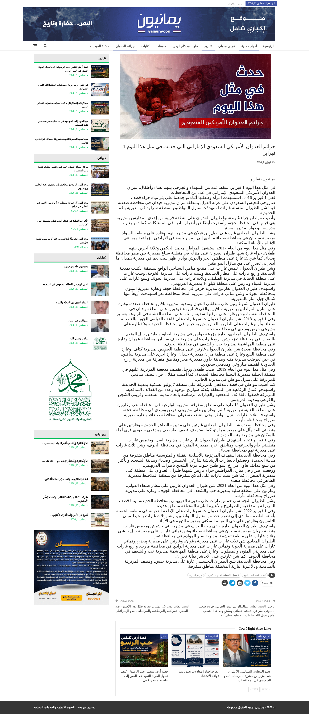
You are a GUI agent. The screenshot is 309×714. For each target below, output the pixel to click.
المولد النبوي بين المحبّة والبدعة (71, 302)
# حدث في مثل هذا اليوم (254, 575)
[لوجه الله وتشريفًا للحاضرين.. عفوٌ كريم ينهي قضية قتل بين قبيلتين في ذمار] (100, 243)
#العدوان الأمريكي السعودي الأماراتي (223, 575)
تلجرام (231, 3)
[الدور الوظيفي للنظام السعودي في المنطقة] (100, 289)
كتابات (145, 46)
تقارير (208, 46)
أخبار (163, 636)
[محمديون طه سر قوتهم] (100, 271)
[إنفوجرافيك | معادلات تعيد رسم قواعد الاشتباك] (195, 650)
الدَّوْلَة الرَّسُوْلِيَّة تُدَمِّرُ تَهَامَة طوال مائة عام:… (65, 461)
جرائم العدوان (125, 46)
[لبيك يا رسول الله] (100, 343)
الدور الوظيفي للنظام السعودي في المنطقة (65, 284)
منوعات (161, 46)
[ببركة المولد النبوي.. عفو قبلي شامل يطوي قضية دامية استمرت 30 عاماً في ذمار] (100, 171)
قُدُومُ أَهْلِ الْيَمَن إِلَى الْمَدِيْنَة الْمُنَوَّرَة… (69, 515)
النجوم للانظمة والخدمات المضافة (54, 707)
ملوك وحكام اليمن (185, 46)
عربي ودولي (226, 46)
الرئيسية (269, 46)
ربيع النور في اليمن (78, 320)
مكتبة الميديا (101, 46)
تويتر (240, 3)
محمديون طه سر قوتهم (76, 266)
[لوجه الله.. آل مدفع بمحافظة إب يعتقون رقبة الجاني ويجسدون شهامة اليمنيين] (100, 189)
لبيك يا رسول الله (79, 338)
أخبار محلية (249, 46)
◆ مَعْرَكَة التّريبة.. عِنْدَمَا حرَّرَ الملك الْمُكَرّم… (65, 479)
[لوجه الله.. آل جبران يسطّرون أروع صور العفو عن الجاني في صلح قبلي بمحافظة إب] (100, 207)
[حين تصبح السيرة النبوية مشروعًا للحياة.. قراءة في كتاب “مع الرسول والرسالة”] (100, 144)
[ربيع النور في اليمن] (100, 325)
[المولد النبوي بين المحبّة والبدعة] (100, 307)
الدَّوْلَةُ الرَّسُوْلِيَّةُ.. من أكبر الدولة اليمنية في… (65, 443)
